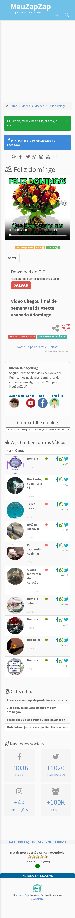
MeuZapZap (22, 895)
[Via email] (55, 157)
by (37, 899)
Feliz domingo (57, 106)
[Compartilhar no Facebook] (21, 157)
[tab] (12, 258)
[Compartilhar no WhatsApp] (35, 157)
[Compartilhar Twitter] (29, 157)
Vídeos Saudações (33, 106)
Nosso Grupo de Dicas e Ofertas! (37, 347)
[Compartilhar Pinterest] (14, 157)
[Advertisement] (37, 59)
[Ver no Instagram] (41, 157)
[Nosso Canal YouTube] (48, 157)
